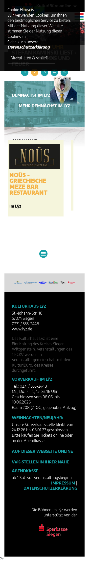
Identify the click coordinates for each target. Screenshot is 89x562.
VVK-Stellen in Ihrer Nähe (40, 462)
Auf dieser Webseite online (42, 452)
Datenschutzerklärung (50, 488)
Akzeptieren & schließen (31, 58)
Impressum (63, 483)
